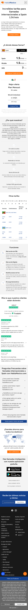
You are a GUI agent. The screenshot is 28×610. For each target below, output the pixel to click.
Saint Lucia (8, 227)
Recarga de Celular (6, 544)
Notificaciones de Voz (13, 273)
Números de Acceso (8, 567)
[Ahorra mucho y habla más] (14, 439)
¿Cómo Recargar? (7, 552)
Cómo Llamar (6, 564)
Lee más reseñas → (14, 316)
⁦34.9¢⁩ (10, 237)
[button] (25, 2)
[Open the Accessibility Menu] (3, 574)
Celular (4, 222)
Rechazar (7, 604)
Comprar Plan (14, 106)
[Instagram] (15, 510)
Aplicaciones (6, 549)
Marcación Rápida (11, 262)
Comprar (5, 546)
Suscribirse (20, 502)
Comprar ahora (14, 34)
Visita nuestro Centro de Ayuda (14, 421)
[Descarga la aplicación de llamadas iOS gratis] (14, 469)
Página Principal (5, 519)
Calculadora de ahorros (8, 575)
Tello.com (17, 527)
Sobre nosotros (5, 533)
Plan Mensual (6, 562)
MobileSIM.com (19, 529)
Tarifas (4, 559)
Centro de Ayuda (19, 519)
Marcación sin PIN (11, 251)
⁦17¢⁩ (27, 237)
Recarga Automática (12, 282)
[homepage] (12, 2)
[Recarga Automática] (3, 283)
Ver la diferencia (14, 452)
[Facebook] (12, 510)
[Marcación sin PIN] (3, 252)
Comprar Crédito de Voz (14, 73)
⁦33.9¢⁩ (10, 216)
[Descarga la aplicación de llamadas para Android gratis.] (14, 474)
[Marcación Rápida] (3, 263)
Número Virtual (6, 572)
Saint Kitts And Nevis (11, 212)
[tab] (2, 201)
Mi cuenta (3, 522)
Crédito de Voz (5, 554)
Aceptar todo (20, 604)
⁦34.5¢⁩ (10, 222)
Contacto (17, 522)
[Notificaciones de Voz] (3, 274)
